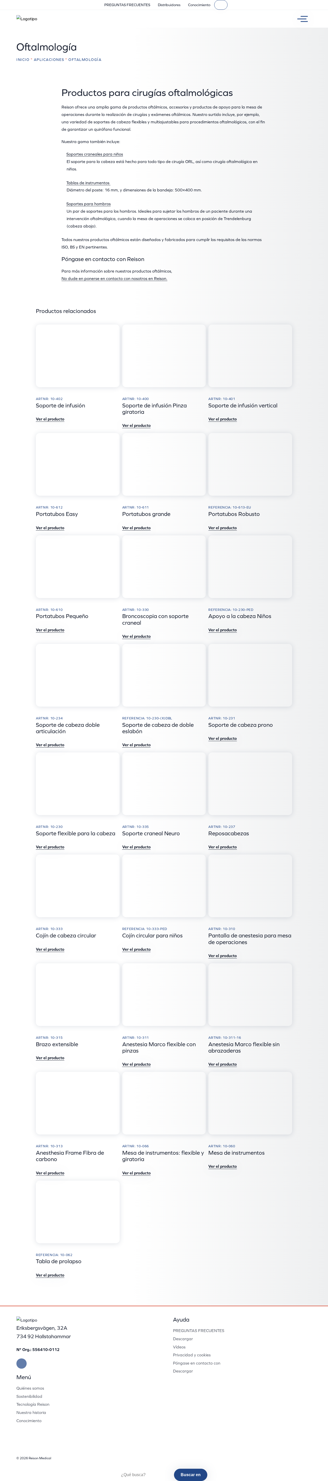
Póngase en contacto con (196, 1363)
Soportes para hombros (88, 203)
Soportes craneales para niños (94, 154)
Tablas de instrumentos (88, 182)
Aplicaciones (49, 59)
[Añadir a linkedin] (21, 1363)
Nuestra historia (31, 1412)
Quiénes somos (30, 1388)
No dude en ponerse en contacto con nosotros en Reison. (114, 278)
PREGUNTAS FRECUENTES (127, 5)
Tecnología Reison (32, 1404)
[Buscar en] (221, 5)
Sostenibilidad (29, 1396)
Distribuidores (169, 5)
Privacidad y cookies (192, 1355)
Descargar (183, 1338)
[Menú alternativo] (300, 19)
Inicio (22, 59)
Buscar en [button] (191, 1475)
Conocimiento (199, 5)
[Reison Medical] (26, 19)
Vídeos (179, 1347)
